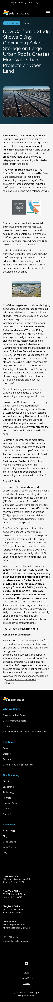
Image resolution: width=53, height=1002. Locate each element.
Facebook (30, 679)
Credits (26, 983)
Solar (5, 748)
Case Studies (9, 841)
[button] (47, 12)
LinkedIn (19, 679)
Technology (8, 792)
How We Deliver (10, 803)
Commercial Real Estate (14, 715)
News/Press (9, 831)
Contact (7, 814)
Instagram (8, 683)
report (35, 405)
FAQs (5, 852)
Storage (7, 753)
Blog (5, 836)
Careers (7, 808)
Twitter (10, 679)
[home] (16, 12)
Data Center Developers (14, 720)
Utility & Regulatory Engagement (18, 764)
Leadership (8, 787)
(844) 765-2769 (10, 936)
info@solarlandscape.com (15, 941)
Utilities (6, 726)
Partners (7, 797)
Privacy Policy (26, 978)
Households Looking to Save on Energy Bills (24, 731)
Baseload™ (8, 759)
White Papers (9, 847)
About (6, 781)
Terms (26, 972)
